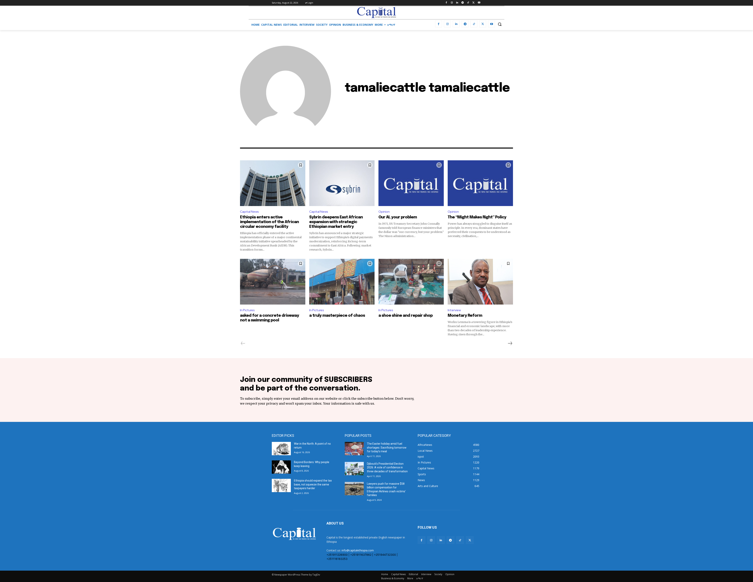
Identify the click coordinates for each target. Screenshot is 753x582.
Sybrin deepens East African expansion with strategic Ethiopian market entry (336, 222)
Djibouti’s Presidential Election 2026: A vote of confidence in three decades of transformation (387, 467)
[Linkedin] (457, 3)
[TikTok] (468, 3)
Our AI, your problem (397, 217)
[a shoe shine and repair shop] (411, 282)
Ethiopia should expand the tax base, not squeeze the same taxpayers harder (313, 484)
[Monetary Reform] (480, 282)
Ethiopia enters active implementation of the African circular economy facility (269, 222)
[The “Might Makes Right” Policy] (480, 183)
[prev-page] (243, 343)
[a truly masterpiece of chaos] (342, 282)
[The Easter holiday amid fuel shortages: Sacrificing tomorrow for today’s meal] (354, 448)
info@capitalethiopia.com (358, 550)
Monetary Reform (465, 316)
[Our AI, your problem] (411, 183)
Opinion (384, 212)
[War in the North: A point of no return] (281, 448)
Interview (454, 310)
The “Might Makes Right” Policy (477, 217)
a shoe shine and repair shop (405, 316)
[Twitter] (473, 3)
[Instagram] (451, 3)
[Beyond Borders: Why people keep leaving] (281, 467)
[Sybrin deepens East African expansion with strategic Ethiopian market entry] (342, 183)
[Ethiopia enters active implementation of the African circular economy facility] (272, 183)
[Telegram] (462, 3)
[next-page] (510, 343)
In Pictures (247, 310)
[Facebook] (446, 3)
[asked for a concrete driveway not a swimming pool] (272, 282)
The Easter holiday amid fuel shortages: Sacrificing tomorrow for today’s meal (387, 447)
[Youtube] (479, 3)
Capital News (249, 212)
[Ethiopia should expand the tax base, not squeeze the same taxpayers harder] (281, 485)
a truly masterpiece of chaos (337, 316)
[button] (499, 24)
